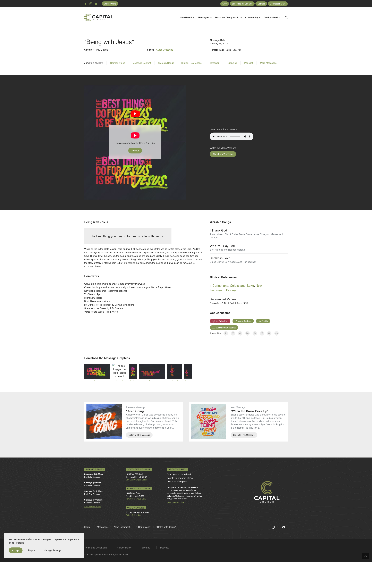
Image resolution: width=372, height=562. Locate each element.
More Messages (268, 63)
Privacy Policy (124, 547)
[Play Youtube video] (135, 113)
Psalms (231, 290)
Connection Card (278, 3)
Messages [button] (203, 17)
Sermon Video (117, 63)
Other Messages (164, 49)
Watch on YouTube (223, 154)
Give (224, 3)
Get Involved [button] (271, 17)
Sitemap (146, 547)
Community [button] (251, 17)
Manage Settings (52, 550)
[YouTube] (284, 527)
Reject (31, 550)
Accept (135, 150)
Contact (261, 3)
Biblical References (191, 63)
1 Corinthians (219, 285)
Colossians (237, 285)
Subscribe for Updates (242, 3)
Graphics (232, 63)
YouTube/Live (222, 321)
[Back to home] (98, 17)
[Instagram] (273, 527)
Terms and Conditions (95, 547)
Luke (250, 285)
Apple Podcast (245, 321)
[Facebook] (263, 527)
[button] (286, 17)
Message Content (142, 63)
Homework (214, 63)
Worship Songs (166, 63)
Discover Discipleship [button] (227, 17)
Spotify (265, 321)
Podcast (248, 63)
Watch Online (110, 3)
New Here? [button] (186, 17)
